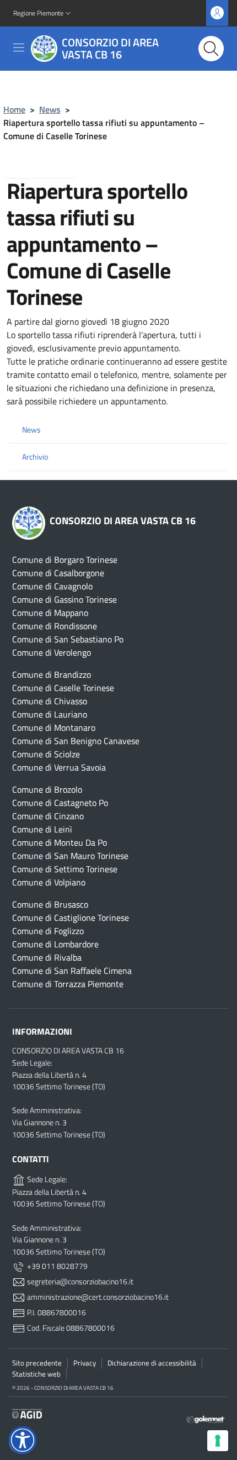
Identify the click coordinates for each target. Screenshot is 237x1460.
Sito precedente (37, 1362)
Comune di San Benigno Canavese (75, 740)
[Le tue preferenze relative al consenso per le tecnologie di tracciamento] (217, 1440)
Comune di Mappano (50, 612)
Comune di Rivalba (47, 957)
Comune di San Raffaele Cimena (72, 970)
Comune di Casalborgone (58, 572)
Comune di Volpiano (48, 882)
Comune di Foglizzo (48, 930)
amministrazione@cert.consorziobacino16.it (97, 1297)
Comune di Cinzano (48, 816)
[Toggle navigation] (18, 47)
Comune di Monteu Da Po (59, 842)
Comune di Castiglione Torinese (70, 917)
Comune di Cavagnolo (52, 586)
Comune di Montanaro (53, 727)
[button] (43, 13)
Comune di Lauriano (49, 714)
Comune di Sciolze (46, 754)
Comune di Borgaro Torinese (64, 559)
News (50, 109)
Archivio (35, 457)
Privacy (84, 1362)
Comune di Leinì (42, 829)
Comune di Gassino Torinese (64, 599)
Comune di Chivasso (49, 701)
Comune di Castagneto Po (60, 802)
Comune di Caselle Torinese (63, 687)
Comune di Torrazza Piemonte (67, 983)
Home (14, 109)
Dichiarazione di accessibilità (151, 1362)
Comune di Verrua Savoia (59, 767)
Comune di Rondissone (54, 626)
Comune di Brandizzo (51, 674)
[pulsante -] (211, 48)
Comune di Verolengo (51, 652)
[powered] (206, 1418)
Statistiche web (36, 1373)
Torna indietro (48, 166)
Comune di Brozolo (47, 789)
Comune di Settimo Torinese (64, 869)
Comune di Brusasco (50, 904)
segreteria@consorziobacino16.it (79, 1281)
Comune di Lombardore (55, 944)
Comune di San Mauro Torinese (70, 855)
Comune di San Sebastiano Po (67, 639)
